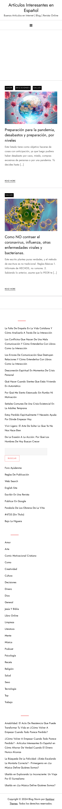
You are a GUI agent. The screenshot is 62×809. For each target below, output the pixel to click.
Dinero (8, 589)
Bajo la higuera (13, 521)
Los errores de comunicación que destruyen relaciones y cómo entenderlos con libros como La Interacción (29, 359)
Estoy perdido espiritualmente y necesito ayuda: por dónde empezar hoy (31, 417)
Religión (9, 669)
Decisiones (23, 87)
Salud (37, 87)
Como (8, 562)
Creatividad (11, 569)
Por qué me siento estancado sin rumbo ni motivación (29, 395)
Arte (7, 549)
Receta (8, 662)
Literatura (9, 629)
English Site (11, 488)
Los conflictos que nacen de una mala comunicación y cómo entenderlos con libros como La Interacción (30, 344)
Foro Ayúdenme (13, 468)
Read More (10, 180)
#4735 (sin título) (14, 514)
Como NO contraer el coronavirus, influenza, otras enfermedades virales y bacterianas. (28, 245)
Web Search (11, 481)
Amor (9, 87)
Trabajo (9, 702)
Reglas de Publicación (17, 474)
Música (8, 642)
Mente (8, 635)
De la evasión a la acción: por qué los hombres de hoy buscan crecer (27, 439)
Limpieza (9, 622)
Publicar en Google (15, 501)
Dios (7, 595)
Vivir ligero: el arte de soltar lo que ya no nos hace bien (29, 428)
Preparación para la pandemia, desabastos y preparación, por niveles (30, 135)
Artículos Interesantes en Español (31, 8)
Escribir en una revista (17, 494)
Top (6, 695)
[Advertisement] (31, 54)
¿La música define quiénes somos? (36, 785)
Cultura (8, 575)
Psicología (10, 655)
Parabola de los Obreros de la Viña (25, 508)
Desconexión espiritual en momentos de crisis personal (30, 373)
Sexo (7, 682)
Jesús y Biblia (12, 609)
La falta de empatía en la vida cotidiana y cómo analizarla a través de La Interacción (28, 330)
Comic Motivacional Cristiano (20, 556)
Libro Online (11, 615)
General (9, 602)
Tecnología (10, 689)
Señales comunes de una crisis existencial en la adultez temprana (29, 406)
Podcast (9, 649)
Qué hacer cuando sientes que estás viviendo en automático (30, 384)
